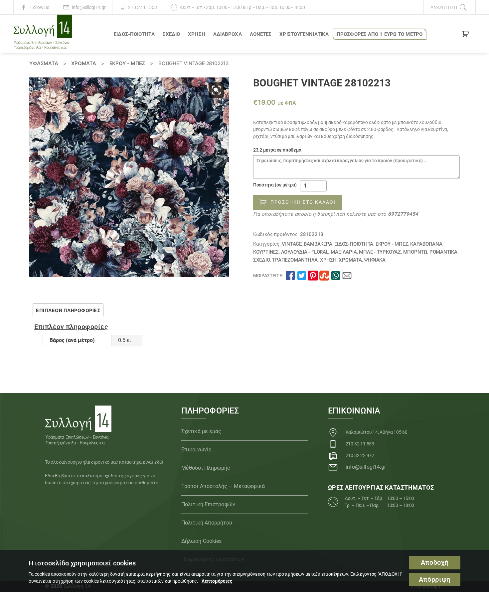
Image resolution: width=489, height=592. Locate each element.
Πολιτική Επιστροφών (208, 504)
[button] (216, 90)
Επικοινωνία (196, 449)
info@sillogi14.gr (88, 7)
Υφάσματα (43, 63)
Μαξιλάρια (344, 252)
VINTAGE (292, 244)
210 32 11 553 (142, 7)
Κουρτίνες (266, 252)
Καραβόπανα (426, 244)
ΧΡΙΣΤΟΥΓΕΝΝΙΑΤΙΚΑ (304, 34)
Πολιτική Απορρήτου (206, 523)
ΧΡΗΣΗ (196, 34)
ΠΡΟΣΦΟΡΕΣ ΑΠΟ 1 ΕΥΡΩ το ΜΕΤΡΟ (379, 34)
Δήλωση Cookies (201, 541)
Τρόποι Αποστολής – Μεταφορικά (223, 486)
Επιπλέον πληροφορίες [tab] (68, 310)
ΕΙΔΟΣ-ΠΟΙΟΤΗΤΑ (134, 34)
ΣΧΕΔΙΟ (171, 34)
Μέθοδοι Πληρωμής (206, 468)
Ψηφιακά (375, 260)
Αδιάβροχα (227, 34)
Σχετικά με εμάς (201, 431)
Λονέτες (261, 34)
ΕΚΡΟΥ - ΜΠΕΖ (127, 63)
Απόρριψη (434, 579)
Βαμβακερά (318, 244)
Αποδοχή (435, 562)
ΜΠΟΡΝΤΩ (415, 252)
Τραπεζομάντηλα (295, 260)
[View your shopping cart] (465, 35)
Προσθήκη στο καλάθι (303, 202)
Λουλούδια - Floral (305, 252)
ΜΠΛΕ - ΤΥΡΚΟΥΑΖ (380, 252)
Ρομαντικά (443, 252)
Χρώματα (83, 63)
